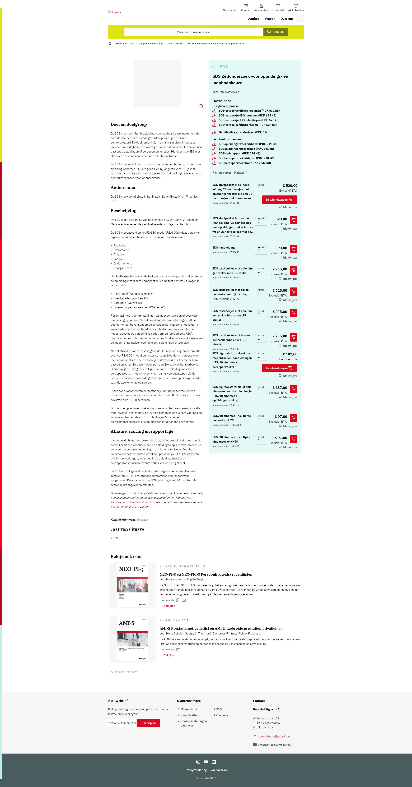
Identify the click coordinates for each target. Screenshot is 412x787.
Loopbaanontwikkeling (151, 43)
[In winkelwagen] (293, 220)
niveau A (142, 519)
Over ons (287, 18)
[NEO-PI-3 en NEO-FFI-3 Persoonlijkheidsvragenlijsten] (132, 585)
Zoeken (279, 32)
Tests (133, 43)
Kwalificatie (189, 715)
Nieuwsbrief (230, 10)
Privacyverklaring (195, 770)
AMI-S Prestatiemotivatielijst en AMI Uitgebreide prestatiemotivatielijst (221, 628)
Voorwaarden (220, 770)
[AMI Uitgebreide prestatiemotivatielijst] (132, 639)
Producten (121, 43)
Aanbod (254, 18)
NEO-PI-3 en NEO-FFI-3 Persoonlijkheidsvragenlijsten (206, 574)
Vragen (270, 18)
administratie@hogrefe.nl (274, 736)
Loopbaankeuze (175, 43)
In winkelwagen (277, 199)
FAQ (219, 709)
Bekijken (169, 606)
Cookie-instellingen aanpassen (194, 723)
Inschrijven (148, 723)
